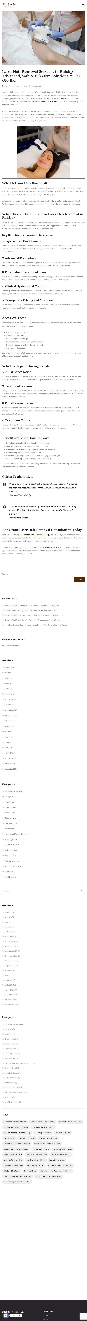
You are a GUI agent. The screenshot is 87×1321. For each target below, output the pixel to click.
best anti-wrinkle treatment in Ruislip (17, 1133)
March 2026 (9, 694)
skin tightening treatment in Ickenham (17, 1176)
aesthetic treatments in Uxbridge (42, 1122)
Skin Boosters (10, 871)
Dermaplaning (10, 829)
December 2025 (11, 710)
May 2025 (8, 742)
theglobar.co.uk (51, 547)
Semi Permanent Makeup (14, 866)
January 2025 (10, 763)
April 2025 (8, 747)
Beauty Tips (22, 86)
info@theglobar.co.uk (12, 1312)
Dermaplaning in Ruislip (41, 1149)
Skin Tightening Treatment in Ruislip (49, 1176)
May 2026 (8, 683)
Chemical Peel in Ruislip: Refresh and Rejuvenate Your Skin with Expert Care (34, 615)
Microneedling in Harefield (13, 1165)
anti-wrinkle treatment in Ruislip (70, 1122)
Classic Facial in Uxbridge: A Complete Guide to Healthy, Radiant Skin (31, 610)
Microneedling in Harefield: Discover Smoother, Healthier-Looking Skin (32, 605)
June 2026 (9, 678)
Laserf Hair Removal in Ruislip (36, 1155)
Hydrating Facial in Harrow (63, 1149)
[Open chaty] (6, 1315)
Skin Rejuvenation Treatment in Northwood (55, 1171)
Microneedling (10, 855)
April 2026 (8, 689)
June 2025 (9, 737)
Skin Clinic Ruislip (11, 877)
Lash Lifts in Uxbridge (57, 1160)
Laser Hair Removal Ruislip (13, 1160)
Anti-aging (9, 796)
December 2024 (11, 769)
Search (5, 574)
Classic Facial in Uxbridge (48, 1138)
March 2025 (9, 753)
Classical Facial (10, 818)
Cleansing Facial (11, 823)
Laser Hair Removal (12, 845)
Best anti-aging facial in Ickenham (16, 1127)
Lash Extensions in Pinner (36, 1160)
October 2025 (10, 721)
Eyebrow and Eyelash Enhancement (18, 834)
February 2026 (10, 699)
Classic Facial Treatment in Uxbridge (47, 1144)
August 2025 (9, 726)
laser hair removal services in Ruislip (42, 101)
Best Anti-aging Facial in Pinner (43, 1127)
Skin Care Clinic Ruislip (12, 1171)
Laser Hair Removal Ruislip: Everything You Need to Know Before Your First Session (36, 625)
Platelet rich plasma (12, 861)
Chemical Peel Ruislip (63, 1133)
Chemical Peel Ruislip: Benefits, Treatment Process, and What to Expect (33, 620)
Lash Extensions (11, 850)
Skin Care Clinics (30, 1171)
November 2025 (11, 715)
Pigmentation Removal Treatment (60, 1165)
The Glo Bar (61, 98)
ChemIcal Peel (10, 807)
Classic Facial (10, 813)
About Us (47, 1319)
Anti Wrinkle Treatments (14, 791)
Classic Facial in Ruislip (27, 1138)
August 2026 (9, 667)
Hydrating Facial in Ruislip (13, 1155)
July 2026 (8, 672)
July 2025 (8, 731)
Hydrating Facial (11, 839)
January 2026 (10, 705)
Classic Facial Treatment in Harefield (17, 1144)
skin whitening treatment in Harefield (17, 1182)
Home (46, 1316)
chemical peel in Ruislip (43, 1133)
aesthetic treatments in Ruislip (15, 1122)
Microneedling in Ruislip (35, 1165)
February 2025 (10, 758)
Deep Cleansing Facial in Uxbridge (16, 1149)
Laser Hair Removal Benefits (61, 1155)
